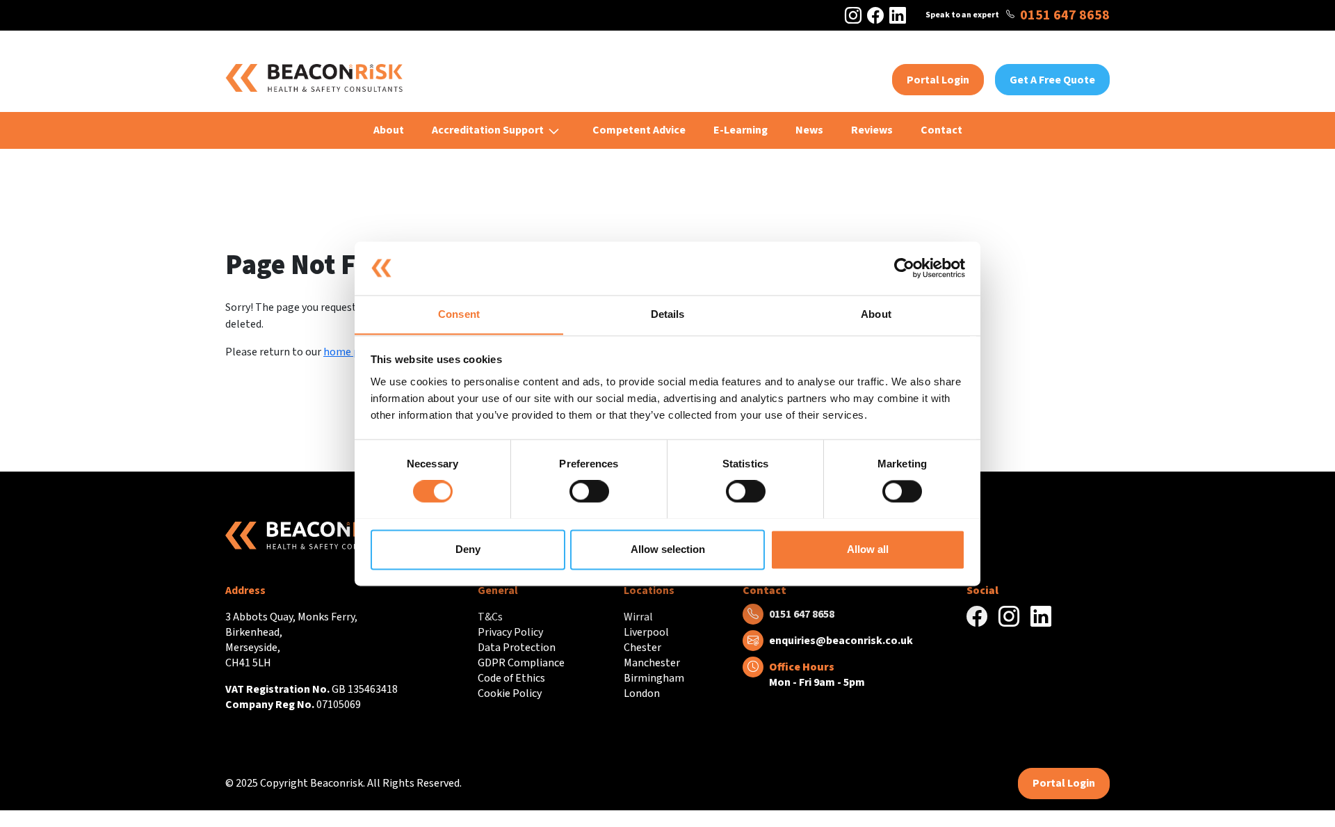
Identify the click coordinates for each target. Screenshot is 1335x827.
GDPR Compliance (521, 663)
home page (350, 352)
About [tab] (876, 314)
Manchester (652, 663)
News (809, 130)
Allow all (868, 549)
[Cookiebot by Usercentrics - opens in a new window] (904, 267)
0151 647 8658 (1065, 15)
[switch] (589, 491)
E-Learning (740, 130)
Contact (941, 130)
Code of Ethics (511, 678)
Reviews (872, 130)
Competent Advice (639, 130)
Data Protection (517, 647)
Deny (467, 549)
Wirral (638, 617)
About (388, 130)
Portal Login (938, 80)
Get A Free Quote (1052, 80)
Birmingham (654, 678)
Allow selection (668, 549)
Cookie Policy (510, 693)
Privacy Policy (510, 632)
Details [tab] (668, 314)
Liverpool (646, 632)
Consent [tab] (459, 314)
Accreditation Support (488, 130)
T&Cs (490, 617)
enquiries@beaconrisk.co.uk (841, 640)
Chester (642, 647)
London (642, 693)
